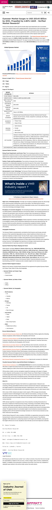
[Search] (42, 12)
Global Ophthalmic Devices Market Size (12, 349)
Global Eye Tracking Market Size (11, 338)
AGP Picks (4, 2)
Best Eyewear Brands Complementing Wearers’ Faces (16, 359)
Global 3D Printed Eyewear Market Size (12, 334)
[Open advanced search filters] (45, 12)
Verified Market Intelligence (9, 365)
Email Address (7, 497)
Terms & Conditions (40, 508)
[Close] (24, 482)
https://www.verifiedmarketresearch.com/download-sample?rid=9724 (26, 198)
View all (49, 2)
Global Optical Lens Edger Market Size (12, 344)
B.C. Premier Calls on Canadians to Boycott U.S (17, 2)
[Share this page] (48, 12)
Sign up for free (14, 503)
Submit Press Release (29, 508)
